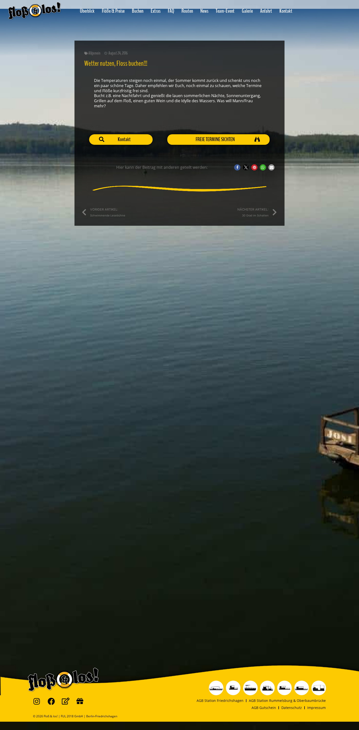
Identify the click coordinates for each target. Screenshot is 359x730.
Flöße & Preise (113, 11)
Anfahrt (266, 11)
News (204, 11)
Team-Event (225, 11)
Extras (155, 11)
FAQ (171, 11)
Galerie (247, 11)
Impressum (316, 707)
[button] (237, 167)
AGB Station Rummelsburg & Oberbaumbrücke (287, 700)
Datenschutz (291, 707)
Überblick (87, 11)
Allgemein (94, 53)
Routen (187, 11)
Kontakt (285, 11)
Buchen (137, 11)
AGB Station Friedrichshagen (220, 700)
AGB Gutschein (264, 707)
